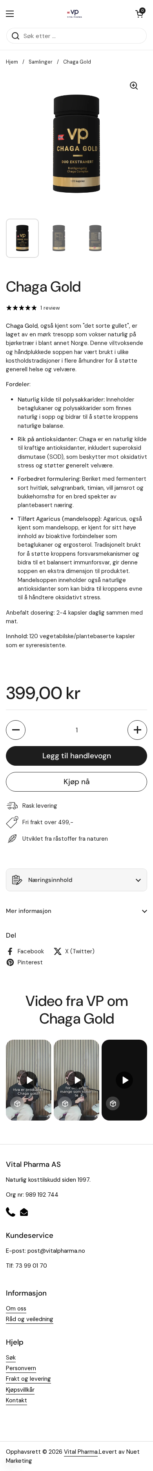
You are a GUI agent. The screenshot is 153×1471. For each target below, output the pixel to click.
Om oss (16, 1308)
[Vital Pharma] (74, 14)
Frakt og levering (28, 1379)
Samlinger (41, 61)
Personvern (21, 1368)
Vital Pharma (81, 1452)
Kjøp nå (77, 782)
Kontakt (16, 1400)
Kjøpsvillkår (20, 1390)
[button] (139, 14)
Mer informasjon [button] (28, 911)
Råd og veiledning (29, 1319)
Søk (11, 1357)
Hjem (12, 61)
